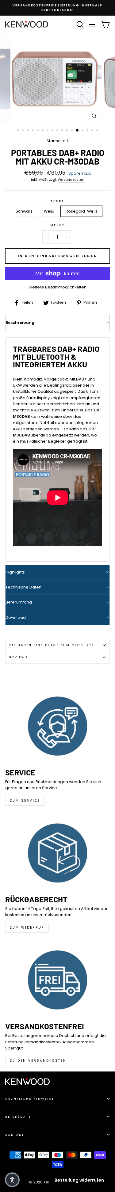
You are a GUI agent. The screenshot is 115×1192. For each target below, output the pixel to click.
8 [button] (53, 130)
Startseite (56, 140)
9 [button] (57, 130)
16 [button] (92, 130)
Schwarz (24, 211)
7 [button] (48, 130)
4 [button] (33, 130)
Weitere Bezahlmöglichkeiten (57, 287)
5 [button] (38, 130)
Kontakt (14, 1135)
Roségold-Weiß (81, 211)
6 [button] (43, 130)
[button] (12, 1179)
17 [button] (97, 130)
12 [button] (72, 130)
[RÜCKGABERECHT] (57, 852)
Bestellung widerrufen (79, 1180)
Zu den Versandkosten (38, 1060)
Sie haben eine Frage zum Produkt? (51, 645)
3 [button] (28, 130)
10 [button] (62, 130)
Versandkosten (71, 179)
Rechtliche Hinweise (29, 1099)
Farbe (57, 200)
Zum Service (25, 800)
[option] (57, 8)
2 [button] (23, 130)
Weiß (49, 211)
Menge (57, 225)
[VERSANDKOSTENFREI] (57, 979)
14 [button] (83, 130)
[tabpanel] (57, 447)
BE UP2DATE (18, 1117)
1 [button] (18, 130)
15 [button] (88, 130)
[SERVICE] (57, 726)
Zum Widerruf (27, 927)
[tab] (57, 322)
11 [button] (67, 130)
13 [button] (77, 130)
